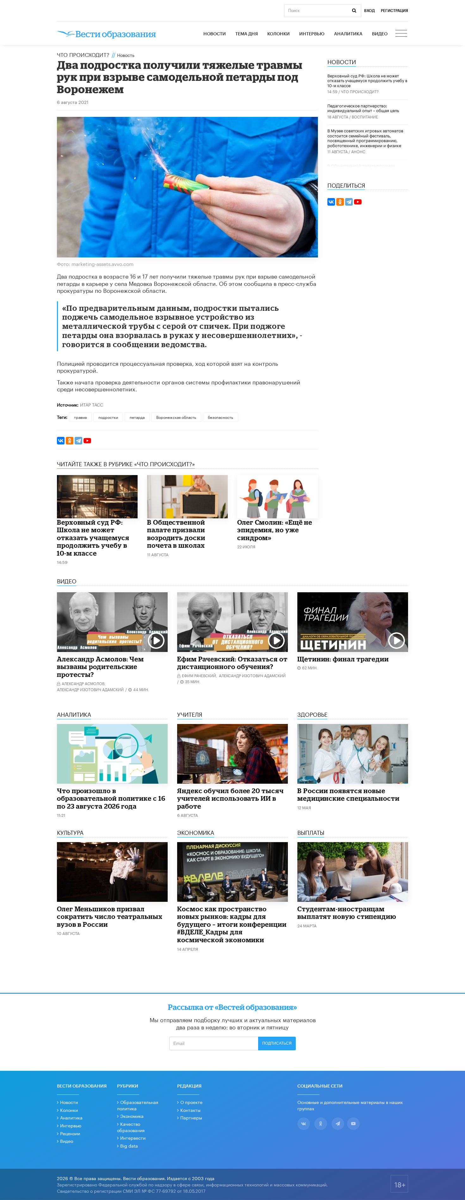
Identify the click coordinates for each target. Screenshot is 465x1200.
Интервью (312, 34)
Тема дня (246, 34)
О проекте (191, 1101)
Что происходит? (83, 54)
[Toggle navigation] (401, 34)
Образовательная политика (137, 1105)
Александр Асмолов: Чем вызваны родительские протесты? (100, 666)
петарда (137, 417)
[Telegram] (78, 440)
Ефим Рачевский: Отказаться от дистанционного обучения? (232, 663)
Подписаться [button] (277, 1043)
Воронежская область (176, 417)
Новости (214, 34)
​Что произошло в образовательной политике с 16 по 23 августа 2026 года (111, 798)
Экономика (132, 1115)
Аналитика (348, 34)
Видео (380, 34)
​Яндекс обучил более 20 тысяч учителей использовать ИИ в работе (230, 798)
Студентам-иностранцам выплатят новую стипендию (346, 912)
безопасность (220, 417)
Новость (125, 54)
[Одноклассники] (69, 440)
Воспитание (365, 116)
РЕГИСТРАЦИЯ (394, 11)
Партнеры (191, 1117)
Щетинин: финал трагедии (343, 659)
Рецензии (70, 1133)
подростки (108, 417)
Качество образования (131, 1126)
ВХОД (369, 11)
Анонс (358, 151)
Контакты (190, 1109)
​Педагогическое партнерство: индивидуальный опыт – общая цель (363, 107)
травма (80, 417)
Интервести (133, 1137)
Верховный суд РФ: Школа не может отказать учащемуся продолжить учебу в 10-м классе (93, 537)
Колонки (278, 34)
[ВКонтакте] (61, 440)
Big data (129, 1145)
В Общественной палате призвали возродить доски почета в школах (176, 533)
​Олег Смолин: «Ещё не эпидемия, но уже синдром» (274, 529)
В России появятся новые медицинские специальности (348, 794)
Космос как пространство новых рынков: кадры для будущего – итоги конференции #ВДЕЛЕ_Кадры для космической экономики (232, 924)
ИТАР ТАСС (91, 404)
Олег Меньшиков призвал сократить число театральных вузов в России (110, 916)
